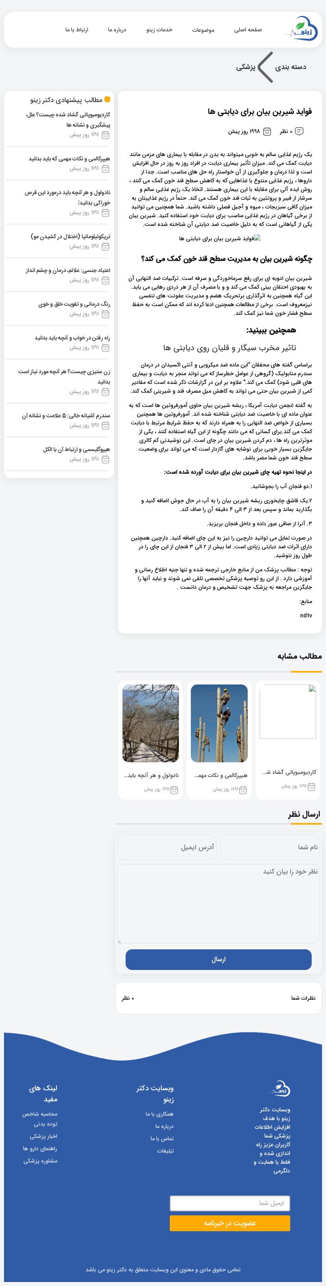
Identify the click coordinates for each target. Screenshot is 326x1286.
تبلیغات (165, 1151)
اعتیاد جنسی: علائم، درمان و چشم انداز (68, 271)
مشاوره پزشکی (40, 1161)
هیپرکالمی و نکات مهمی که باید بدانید (69, 159)
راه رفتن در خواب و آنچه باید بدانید (72, 338)
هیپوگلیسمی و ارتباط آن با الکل (76, 450)
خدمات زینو (159, 29)
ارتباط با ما (77, 29)
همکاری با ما (160, 1114)
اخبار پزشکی (43, 1136)
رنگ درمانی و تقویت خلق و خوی (74, 304)
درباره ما (117, 29)
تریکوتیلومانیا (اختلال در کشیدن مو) (70, 237)
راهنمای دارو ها (40, 1148)
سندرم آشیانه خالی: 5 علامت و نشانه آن (66, 416)
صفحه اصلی (249, 29)
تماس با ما (162, 1138)
